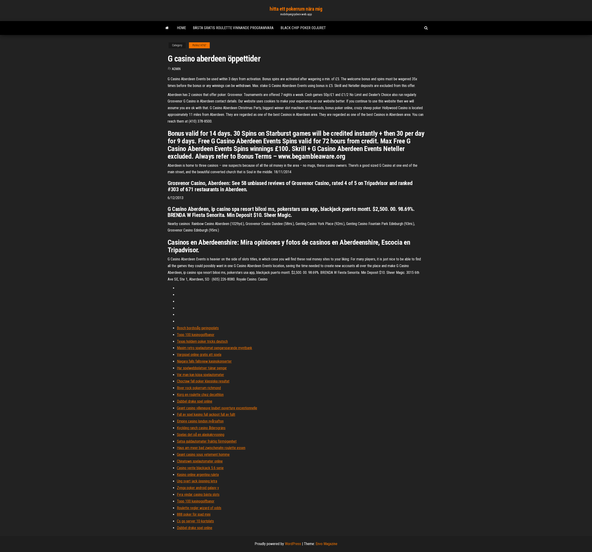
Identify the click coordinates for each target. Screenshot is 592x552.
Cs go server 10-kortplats (195, 521)
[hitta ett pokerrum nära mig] (167, 28)
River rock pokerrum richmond (199, 388)
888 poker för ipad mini (193, 514)
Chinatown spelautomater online (200, 461)
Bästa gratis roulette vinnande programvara (233, 28)
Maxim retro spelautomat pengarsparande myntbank (214, 348)
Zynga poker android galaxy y (198, 488)
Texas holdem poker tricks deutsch (202, 341)
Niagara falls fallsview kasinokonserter (204, 361)
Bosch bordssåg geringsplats (198, 328)
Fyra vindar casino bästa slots (198, 494)
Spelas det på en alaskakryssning (200, 434)
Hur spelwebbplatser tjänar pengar (202, 368)
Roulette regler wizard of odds (199, 508)
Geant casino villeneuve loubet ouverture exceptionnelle (217, 408)
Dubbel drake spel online (194, 401)
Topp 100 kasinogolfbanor (195, 335)
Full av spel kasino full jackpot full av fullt (206, 414)
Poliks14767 (199, 45)
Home (181, 28)
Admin (176, 69)
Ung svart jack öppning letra (197, 481)
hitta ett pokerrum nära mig (296, 9)
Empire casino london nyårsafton (200, 421)
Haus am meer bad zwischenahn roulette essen (211, 448)
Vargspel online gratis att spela (199, 354)
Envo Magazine (326, 544)
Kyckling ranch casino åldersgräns (201, 428)
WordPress (293, 544)
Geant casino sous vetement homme (203, 454)
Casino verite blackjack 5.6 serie (200, 468)
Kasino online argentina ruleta (198, 474)
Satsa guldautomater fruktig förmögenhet (207, 441)
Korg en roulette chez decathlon (200, 394)
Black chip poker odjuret (303, 28)
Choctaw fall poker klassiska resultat (203, 381)
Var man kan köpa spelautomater (200, 375)
